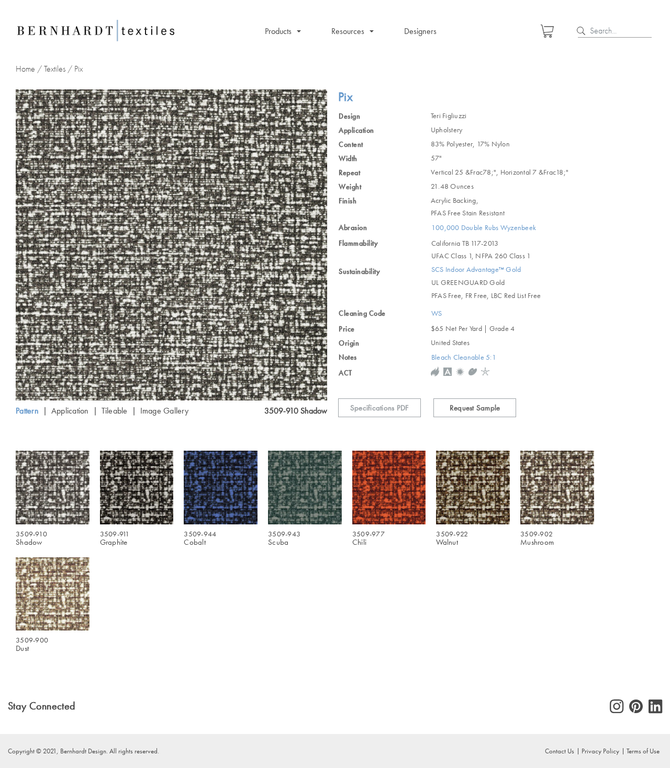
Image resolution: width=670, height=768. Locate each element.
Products (278, 31)
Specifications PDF (379, 407)
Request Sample (475, 407)
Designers (420, 31)
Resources (347, 31)
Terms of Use (643, 751)
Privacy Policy (600, 751)
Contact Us (559, 751)
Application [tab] (70, 411)
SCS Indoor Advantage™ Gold (476, 269)
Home (25, 69)
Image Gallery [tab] (164, 411)
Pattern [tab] (27, 411)
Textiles (54, 69)
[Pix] (171, 244)
